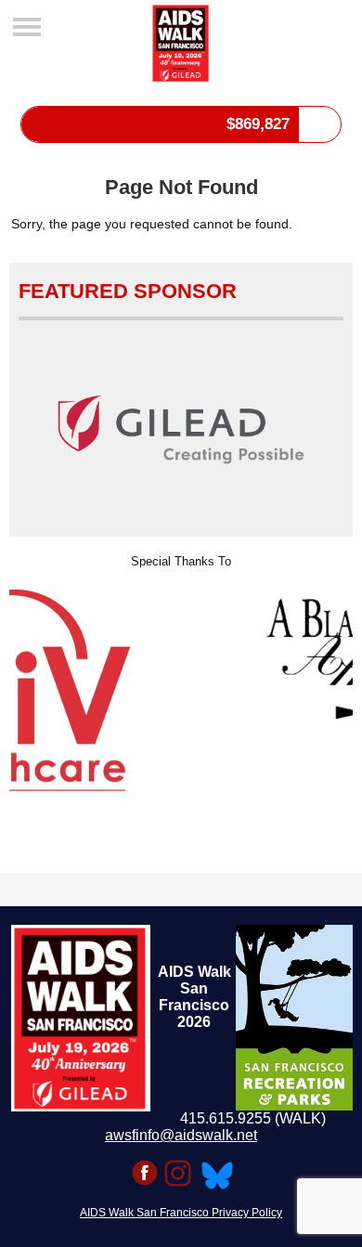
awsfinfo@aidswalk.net (181, 1135)
